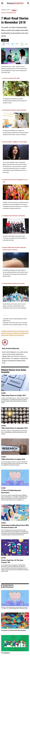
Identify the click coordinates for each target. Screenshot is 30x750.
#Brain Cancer (16, 331)
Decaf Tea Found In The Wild (11, 78)
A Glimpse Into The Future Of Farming (14, 215)
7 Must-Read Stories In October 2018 (13, 395)
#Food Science (5, 335)
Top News (14, 9)
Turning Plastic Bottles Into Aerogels (13, 283)
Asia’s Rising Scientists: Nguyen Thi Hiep (14, 110)
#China (3, 333)
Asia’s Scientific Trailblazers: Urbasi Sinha (15, 142)
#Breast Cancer (24, 331)
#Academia (4, 331)
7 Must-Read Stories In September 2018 (14, 428)
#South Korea (20, 335)
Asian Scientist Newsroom (9, 12)
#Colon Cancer (9, 333)
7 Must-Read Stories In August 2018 (13, 459)
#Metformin (12, 335)
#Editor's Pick (18, 333)
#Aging (10, 331)
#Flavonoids (25, 333)
